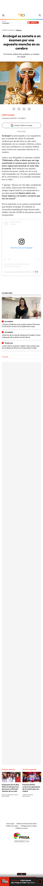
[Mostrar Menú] (3, 15)
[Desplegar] (21, 874)
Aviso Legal (10, 824)
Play (40, 881)
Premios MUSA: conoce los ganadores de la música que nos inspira (31, 787)
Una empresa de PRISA (21, 836)
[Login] (40, 15)
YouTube (21, 805)
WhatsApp (24, 109)
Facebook (14, 109)
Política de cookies (12, 826)
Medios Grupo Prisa (21, 841)
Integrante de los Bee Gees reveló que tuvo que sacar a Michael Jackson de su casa (10, 787)
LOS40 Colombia (21, 15)
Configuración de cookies (29, 826)
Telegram (29, 109)
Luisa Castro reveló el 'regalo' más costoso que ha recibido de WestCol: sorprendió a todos (20, 347)
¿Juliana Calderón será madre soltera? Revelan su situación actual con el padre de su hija (21, 325)
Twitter (19, 109)
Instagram (17, 805)
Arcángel (5, 357)
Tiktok (12, 805)
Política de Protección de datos (27, 824)
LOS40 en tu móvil (22, 828)
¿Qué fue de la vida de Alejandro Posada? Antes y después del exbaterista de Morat (21, 336)
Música (18, 30)
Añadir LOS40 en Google (23, 125)
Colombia (5, 23)
